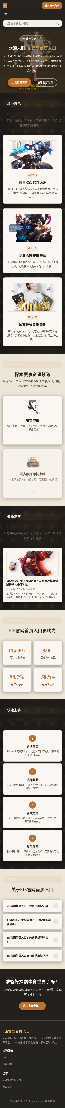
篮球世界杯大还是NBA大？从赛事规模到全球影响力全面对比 (32, 583)
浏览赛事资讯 (19, 82)
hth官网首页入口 (19, 5)
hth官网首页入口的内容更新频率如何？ (31, 940)
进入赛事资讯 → (32, 1006)
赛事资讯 (8, 1064)
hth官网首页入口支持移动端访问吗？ (31, 956)
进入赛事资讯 (52, 5)
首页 (5, 1057)
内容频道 (8, 1087)
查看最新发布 (45, 82)
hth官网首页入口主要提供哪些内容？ (31, 906)
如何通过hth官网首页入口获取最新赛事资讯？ (31, 922)
